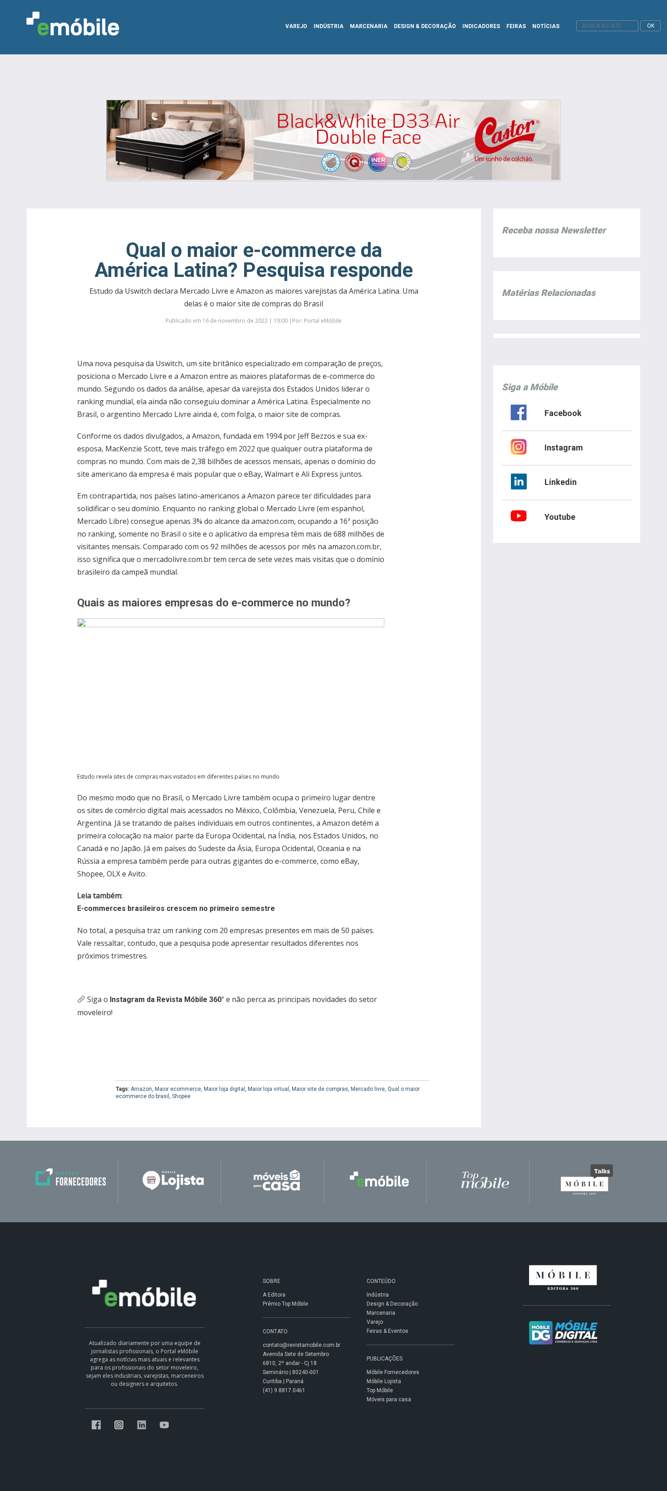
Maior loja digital (224, 1089)
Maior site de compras (320, 1089)
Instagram (563, 447)
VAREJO (296, 26)
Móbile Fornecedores (393, 1372)
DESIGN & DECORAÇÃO (425, 26)
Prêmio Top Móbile (285, 1304)
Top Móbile (380, 1390)
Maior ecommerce (178, 1089)
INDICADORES (481, 26)
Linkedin (560, 482)
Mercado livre (368, 1089)
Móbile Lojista (384, 1381)
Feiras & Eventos (387, 1331)
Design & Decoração (392, 1304)
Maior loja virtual (268, 1089)
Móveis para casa (389, 1399)
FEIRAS (516, 26)
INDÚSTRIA (328, 26)
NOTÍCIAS (545, 26)
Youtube (559, 517)
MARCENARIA (368, 26)
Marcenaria (381, 1313)
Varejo (375, 1322)
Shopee (181, 1096)
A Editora (274, 1295)
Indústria (378, 1295)
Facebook (563, 413)
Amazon (141, 1089)
